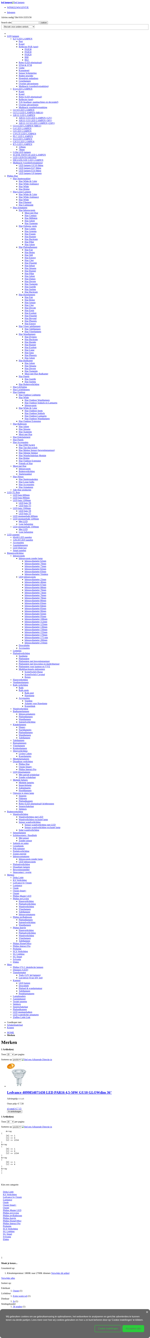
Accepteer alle (133, 1328)
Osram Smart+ (9, 1205)
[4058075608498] (19, 1086)
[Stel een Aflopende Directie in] (37, 1059)
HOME (10, 1032)
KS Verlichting (10, 1194)
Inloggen (11, 12)
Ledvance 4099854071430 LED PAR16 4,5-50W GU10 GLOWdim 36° (59, 1092)
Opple (6, 1202)
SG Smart (7, 1234)
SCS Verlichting (10, 1229)
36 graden (17, 1306)
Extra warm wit (20, 1296)
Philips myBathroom (12, 1215)
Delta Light (8, 1192)
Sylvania (7, 1236)
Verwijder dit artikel (60, 1273)
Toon (3, 1054)
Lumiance (7, 1199)
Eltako (6, 1239)
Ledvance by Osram (12, 1197)
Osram (6, 1207)
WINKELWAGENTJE (18, 7)
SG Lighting (9, 1231)
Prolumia (7, 1226)
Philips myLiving (11, 1213)
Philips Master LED (12, 1210)
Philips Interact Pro (12, 1223)
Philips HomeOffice (12, 1221)
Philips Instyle (9, 1218)
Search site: (6, 22)
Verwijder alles (8, 1278)
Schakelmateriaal (15, 1025)
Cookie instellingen (108, 1328)
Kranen (10, 1027)
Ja (14, 1301)
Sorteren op (6, 1059)
